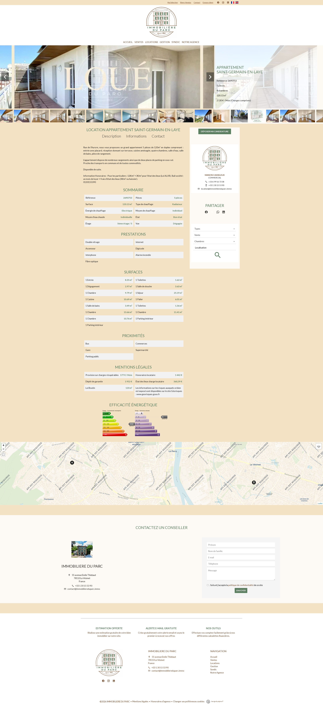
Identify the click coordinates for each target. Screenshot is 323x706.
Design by (217, 701)
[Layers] (318, 446)
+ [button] (3, 445)
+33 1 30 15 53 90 (216, 185)
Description (111, 136)
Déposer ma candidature (214, 131)
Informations (136, 136)
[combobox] (214, 228)
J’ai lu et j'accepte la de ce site (236, 585)
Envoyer (241, 590)
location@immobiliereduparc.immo (216, 188)
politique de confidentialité (240, 585)
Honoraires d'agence (161, 701)
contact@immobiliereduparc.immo (83, 589)
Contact (158, 136)
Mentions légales (140, 701)
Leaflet (320, 503)
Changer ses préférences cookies (188, 701)
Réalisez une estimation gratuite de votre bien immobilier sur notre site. (109, 634)
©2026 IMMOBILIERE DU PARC (115, 701)
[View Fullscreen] (3, 455)
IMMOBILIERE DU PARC (82, 566)
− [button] (3, 449)
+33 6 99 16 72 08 (216, 181)
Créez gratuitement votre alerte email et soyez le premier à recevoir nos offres (161, 634)
